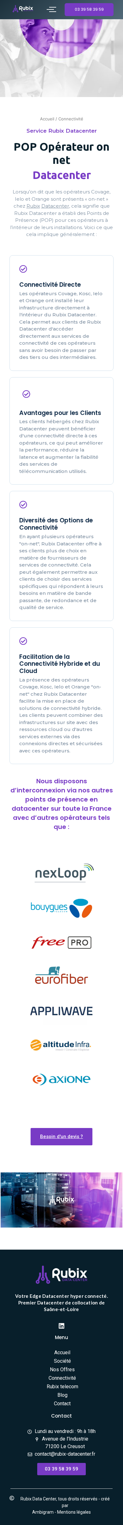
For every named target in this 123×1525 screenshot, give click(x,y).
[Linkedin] (61, 1326)
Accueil (47, 118)
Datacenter (55, 206)
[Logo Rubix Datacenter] (22, 9)
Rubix (33, 206)
